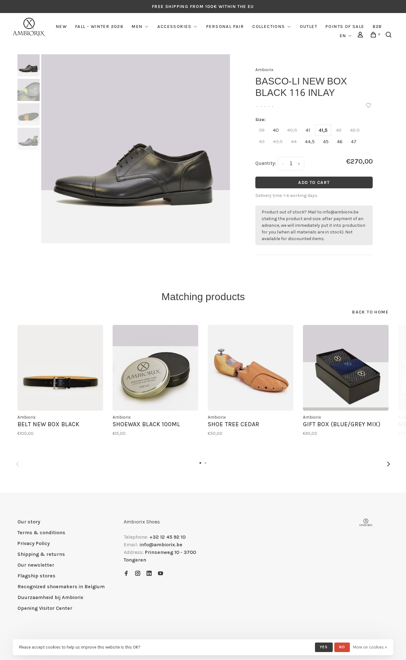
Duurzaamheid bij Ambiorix (50, 597)
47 (354, 141)
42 (339, 130)
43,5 (278, 141)
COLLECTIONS (268, 26)
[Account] (361, 35)
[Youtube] (160, 574)
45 (326, 141)
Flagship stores (36, 576)
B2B (377, 26)
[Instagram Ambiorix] (137, 574)
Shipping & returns (41, 554)
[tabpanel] (135, 148)
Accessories (174, 26)
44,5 (310, 141)
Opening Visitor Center (44, 608)
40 (276, 130)
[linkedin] (149, 574)
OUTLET (308, 26)
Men (137, 26)
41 (307, 130)
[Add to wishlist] (368, 106)
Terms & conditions (41, 532)
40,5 (292, 130)
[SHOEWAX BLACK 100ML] (155, 368)
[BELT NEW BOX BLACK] (60, 368)
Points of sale (344, 26)
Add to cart (314, 182)
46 (340, 141)
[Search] (389, 35)
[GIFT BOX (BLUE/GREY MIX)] (346, 368)
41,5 (323, 130)
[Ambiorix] (366, 522)
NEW (61, 26)
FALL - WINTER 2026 (99, 26)
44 (294, 141)
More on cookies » (370, 647)
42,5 (355, 130)
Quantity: (265, 163)
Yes (324, 647)
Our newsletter (35, 565)
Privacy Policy (33, 543)
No (342, 647)
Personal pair (225, 26)
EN (343, 35)
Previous (17, 464)
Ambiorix (264, 69)
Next (388, 464)
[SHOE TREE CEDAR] (250, 368)
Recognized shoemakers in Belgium (61, 586)
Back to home (370, 312)
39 (262, 130)
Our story (28, 522)
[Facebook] (126, 574)
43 (262, 141)
